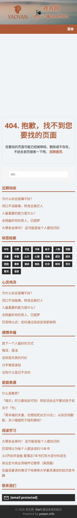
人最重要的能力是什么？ (19, 213)
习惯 (16, 249)
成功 (57, 256)
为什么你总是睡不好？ (18, 199)
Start (38, 509)
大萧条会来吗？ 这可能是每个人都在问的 (31, 228)
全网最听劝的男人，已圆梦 (21, 220)
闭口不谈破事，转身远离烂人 (22, 206)
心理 (37, 256)
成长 (68, 256)
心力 (26, 256)
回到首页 (56, 152)
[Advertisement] (38, 74)
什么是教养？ (11, 393)
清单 (16, 264)
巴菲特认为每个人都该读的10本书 (26, 448)
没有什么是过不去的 (16, 372)
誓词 (6, 271)
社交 (47, 264)
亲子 (47, 249)
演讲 (26, 264)
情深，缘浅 (10, 350)
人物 (57, 249)
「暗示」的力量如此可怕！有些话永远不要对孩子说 (38, 400)
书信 (26, 249)
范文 (68, 264)
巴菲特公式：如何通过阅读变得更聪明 (29, 322)
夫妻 (6, 256)
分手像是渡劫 (11, 365)
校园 (6, 264)
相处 (37, 264)
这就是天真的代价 (14, 358)
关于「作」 (10, 408)
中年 (6, 249)
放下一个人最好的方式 (18, 343)
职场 (57, 264)
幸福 (16, 256)
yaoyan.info (46, 514)
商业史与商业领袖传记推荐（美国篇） (29, 463)
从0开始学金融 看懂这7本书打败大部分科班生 (34, 456)
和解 (68, 249)
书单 (37, 249)
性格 (47, 256)
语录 (16, 271)
